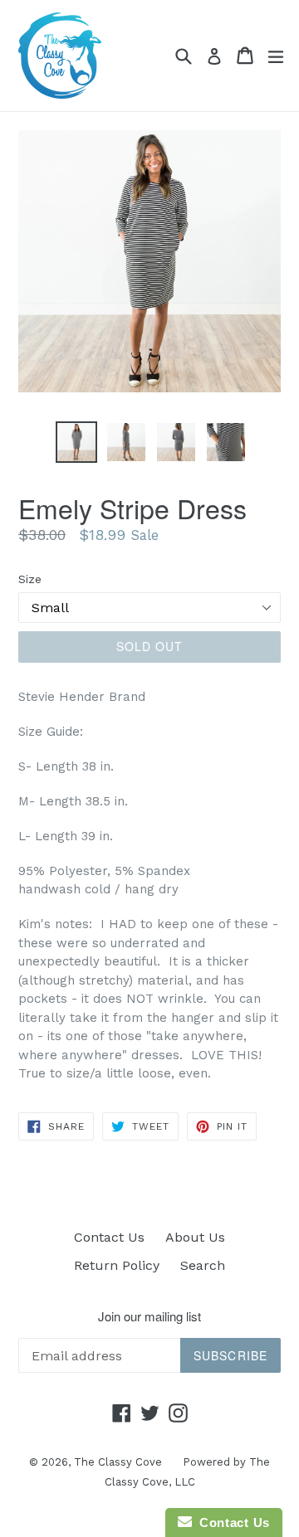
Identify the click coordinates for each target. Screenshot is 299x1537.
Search (202, 1265)
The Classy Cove (118, 1462)
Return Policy (116, 1265)
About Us (195, 1237)
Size (30, 579)
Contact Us (109, 1237)
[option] (76, 442)
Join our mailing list (149, 1316)
